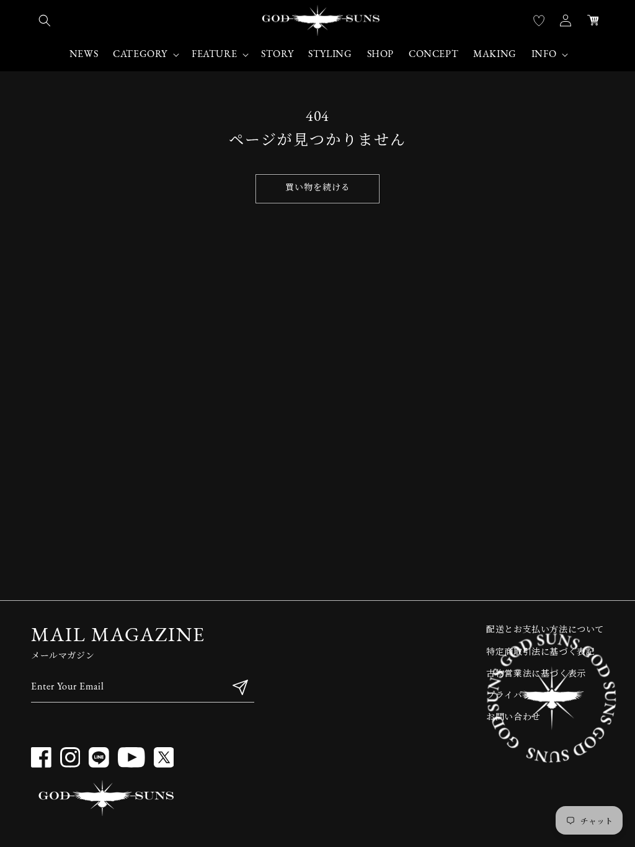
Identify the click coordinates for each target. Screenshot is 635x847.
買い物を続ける (317, 188)
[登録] (240, 687)
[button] (44, 20)
